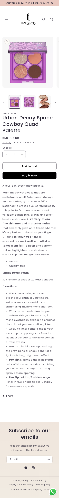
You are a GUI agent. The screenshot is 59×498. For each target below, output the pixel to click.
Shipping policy (41, 489)
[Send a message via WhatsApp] (52, 491)
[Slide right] (55, 102)
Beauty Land (27, 480)
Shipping (6, 142)
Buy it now (29, 175)
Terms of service (21, 489)
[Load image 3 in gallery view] (44, 101)
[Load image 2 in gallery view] (29, 101)
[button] (6, 19)
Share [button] (9, 396)
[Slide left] (3, 102)
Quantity (7, 147)
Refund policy (26, 484)
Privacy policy (43, 484)
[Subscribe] (48, 459)
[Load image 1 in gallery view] (14, 101)
